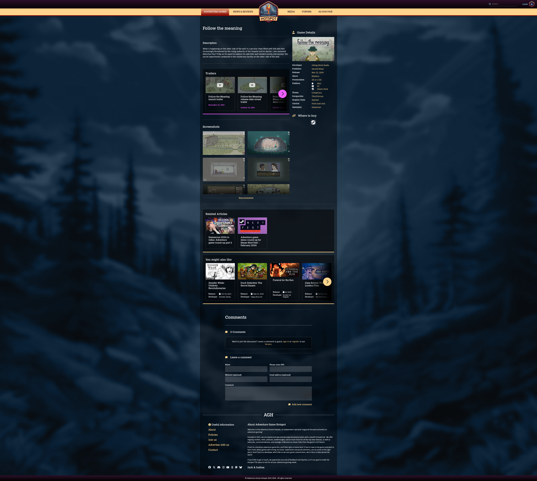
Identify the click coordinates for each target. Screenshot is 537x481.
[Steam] (313, 122)
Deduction (316, 107)
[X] (214, 467)
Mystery (315, 76)
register (295, 341)
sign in (286, 341)
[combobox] (503, 4)
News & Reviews (243, 11)
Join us (212, 439)
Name (227, 365)
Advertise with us (218, 444)
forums (268, 344)
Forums (306, 11)
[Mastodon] (236, 467)
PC (318, 86)
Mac (319, 83)
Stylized (315, 100)
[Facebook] (209, 467)
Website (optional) (233, 375)
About (212, 429)
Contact (213, 449)
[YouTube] (227, 467)
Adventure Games (215, 11)
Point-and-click (318, 103)
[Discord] (218, 467)
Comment (229, 385)
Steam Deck (322, 89)
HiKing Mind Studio (320, 65)
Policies (213, 434)
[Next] (282, 94)
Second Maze (318, 68)
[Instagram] (223, 467)
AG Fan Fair (325, 11)
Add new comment (301, 404)
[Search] (503, 4)
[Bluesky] (240, 467)
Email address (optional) (280, 375)
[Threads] (232, 467)
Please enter (277, 365)
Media (291, 11)
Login (525, 4)
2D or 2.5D (317, 79)
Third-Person (317, 96)
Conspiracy (317, 92)
